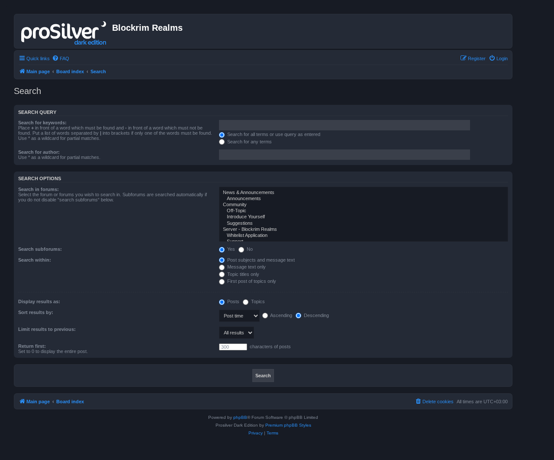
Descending (316, 315)
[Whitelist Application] (363, 236)
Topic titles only (242, 274)
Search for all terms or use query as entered (273, 134)
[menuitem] (60, 58)
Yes (230, 249)
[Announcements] (363, 199)
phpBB (240, 417)
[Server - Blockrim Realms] (363, 230)
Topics (257, 301)
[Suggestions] (363, 223)
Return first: (32, 346)
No (249, 249)
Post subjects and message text (260, 259)
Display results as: (39, 301)
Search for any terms (249, 141)
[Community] (363, 205)
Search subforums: (40, 249)
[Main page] (64, 31)
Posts (232, 301)
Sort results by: (35, 312)
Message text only (246, 266)
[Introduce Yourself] (363, 217)
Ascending (280, 315)
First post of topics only (251, 281)
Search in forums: (38, 189)
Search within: (34, 259)
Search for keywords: (42, 122)
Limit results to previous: (47, 329)
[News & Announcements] (363, 193)
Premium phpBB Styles (288, 425)
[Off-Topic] (363, 211)
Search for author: (39, 152)
